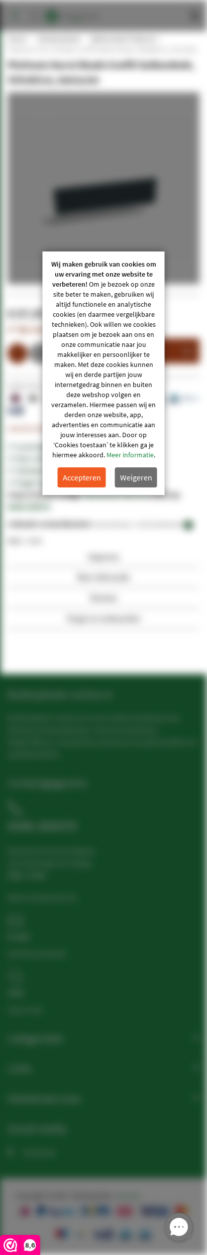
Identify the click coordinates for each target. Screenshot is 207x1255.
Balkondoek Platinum (123, 38)
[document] (103, 373)
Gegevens (103, 556)
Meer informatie (130, 454)
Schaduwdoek (58, 38)
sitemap (128, 1195)
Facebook (39, 1152)
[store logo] (72, 11)
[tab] (103, 559)
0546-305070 (29, 506)
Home (17, 38)
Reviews (103, 597)
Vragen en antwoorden (103, 618)
